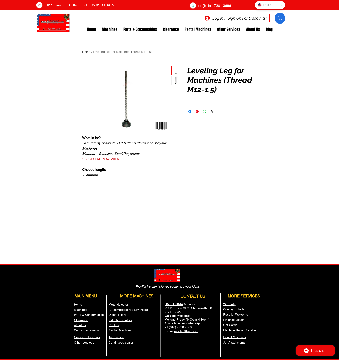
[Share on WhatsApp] (204, 111)
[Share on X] (212, 111)
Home (86, 51)
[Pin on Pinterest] (197, 111)
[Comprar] (280, 18)
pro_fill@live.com (186, 331)
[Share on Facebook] (189, 111)
